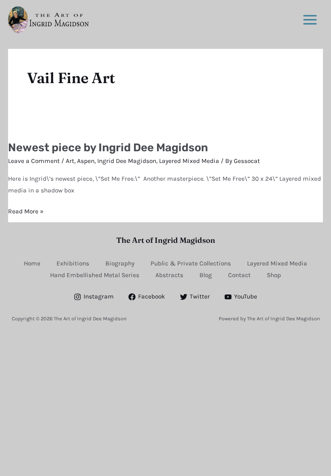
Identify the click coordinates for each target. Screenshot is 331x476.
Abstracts (169, 275)
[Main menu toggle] (310, 19)
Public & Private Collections (191, 263)
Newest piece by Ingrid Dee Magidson (108, 147)
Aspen (85, 161)
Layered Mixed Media (189, 161)
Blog (205, 275)
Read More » (26, 210)
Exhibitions (73, 263)
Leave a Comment (34, 161)
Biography (119, 263)
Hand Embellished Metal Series (94, 275)
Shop (274, 275)
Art (70, 161)
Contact (239, 275)
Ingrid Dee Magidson (126, 161)
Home (32, 263)
